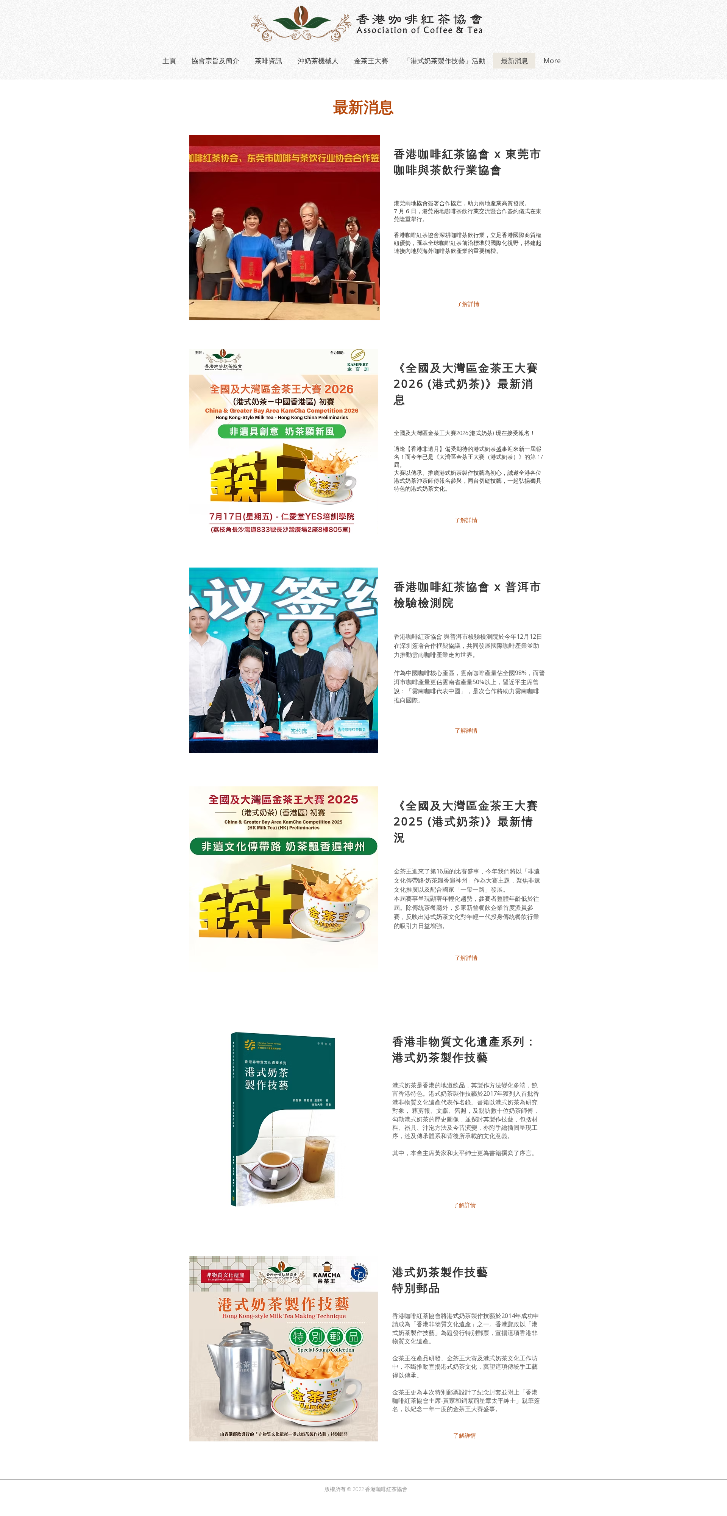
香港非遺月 (425, 448)
